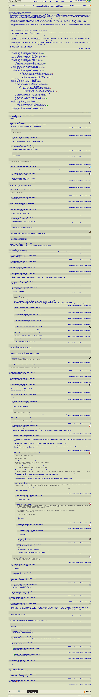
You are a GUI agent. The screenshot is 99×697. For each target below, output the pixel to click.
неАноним (33, 101)
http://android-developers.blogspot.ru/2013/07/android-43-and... (54, 14)
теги (71, 1)
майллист (58, 5)
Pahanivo (39, 84)
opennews (16, 13)
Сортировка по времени (86, 112)
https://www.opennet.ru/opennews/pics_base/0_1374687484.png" (50, 24)
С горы (15, 204)
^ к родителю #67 (77, 595)
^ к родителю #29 (77, 433)
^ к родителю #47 (77, 415)
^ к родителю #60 (77, 493)
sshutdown (17, 262)
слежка (84, 5)
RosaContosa (34, 81)
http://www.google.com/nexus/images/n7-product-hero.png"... (26, 24)
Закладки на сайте (12, 695)
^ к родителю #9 (77, 259)
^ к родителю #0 (77, 164)
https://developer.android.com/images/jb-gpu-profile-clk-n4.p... (26, 42)
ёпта (13, 65)
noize (33, 59)
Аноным (33, 52)
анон (41, 105)
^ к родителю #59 (77, 678)
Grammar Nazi (17, 65)
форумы (13, 5)
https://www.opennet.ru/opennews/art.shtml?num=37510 (22, 47)
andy (37, 71)
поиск (33, 5)
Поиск (69, 1)
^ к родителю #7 (77, 180)
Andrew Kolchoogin (39, 83)
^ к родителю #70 (77, 652)
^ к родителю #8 (77, 222)
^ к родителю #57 (77, 318)
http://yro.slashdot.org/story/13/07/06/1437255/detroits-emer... (22, 586)
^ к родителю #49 (77, 305)
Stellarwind (44, 73)
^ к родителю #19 (77, 399)
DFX (36, 97)
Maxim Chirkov (17, 167)
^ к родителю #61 (77, 522)
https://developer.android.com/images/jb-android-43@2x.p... (26, 18)
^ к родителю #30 (77, 450)
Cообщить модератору (87, 48)
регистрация (83, 0)
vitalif (33, 109)
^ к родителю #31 (77, 201)
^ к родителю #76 (77, 330)
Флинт (17, 631)
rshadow (16, 232)
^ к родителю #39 (77, 292)
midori (33, 78)
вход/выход (72, 5)
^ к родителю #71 (77, 156)
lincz (17, 573)
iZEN (39, 86)
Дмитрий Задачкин (35, 67)
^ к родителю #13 (77, 354)
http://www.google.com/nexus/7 (34, 20)
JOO (34, 60)
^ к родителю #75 (77, 342)
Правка (82, 48)
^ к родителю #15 (77, 362)
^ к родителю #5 (77, 135)
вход (81, 0)
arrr (34, 102)
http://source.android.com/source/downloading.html (21, 17)
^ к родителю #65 (77, 528)
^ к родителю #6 (77, 234)
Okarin (25, 539)
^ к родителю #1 (77, 127)
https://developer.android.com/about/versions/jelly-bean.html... (20, 15)
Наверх (82, 127)
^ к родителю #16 (77, 382)
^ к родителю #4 (77, 195)
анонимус (37, 55)
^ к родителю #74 (77, 658)
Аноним (37, 54)
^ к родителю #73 (77, 542)
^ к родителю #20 (77, 407)
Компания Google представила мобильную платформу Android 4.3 (21, 52)
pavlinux (35, 53)
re (34, 62)
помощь (24, 5)
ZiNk (36, 79)
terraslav (39, 56)
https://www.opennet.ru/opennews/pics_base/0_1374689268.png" (50, 42)
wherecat (37, 64)
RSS (90, 112)
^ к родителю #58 (77, 646)
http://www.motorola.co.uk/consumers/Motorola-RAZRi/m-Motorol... (22, 388)
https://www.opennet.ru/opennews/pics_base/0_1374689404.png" (49, 18)
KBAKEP (43, 76)
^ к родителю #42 (77, 609)
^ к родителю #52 (77, 312)
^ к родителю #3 (77, 171)
